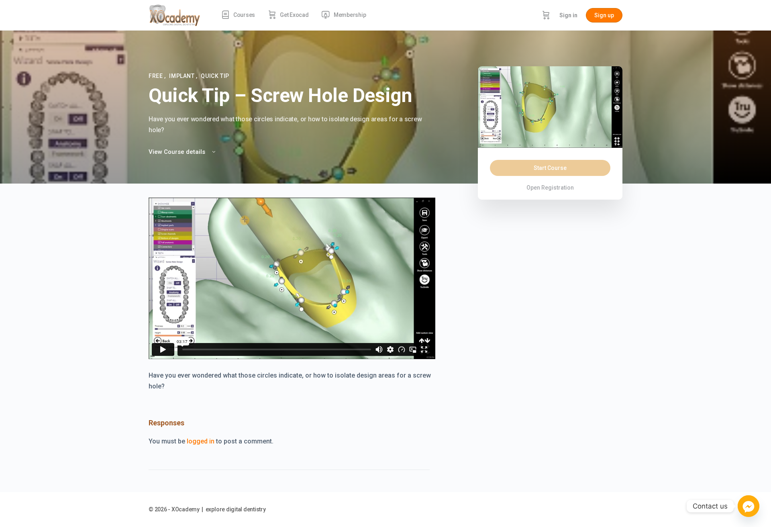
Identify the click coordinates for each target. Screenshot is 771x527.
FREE (156, 76)
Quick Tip (215, 76)
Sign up (604, 15)
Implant (182, 76)
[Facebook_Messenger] (748, 506)
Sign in (568, 15)
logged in (200, 441)
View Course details (178, 151)
